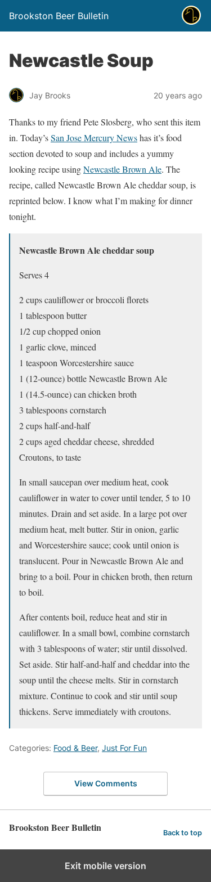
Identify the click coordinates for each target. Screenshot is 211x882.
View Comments (105, 783)
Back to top (182, 833)
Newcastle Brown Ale (122, 169)
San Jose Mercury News (94, 137)
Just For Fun (124, 748)
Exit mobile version (105, 865)
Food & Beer (75, 748)
